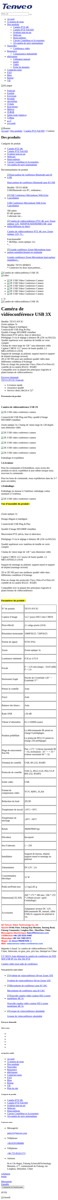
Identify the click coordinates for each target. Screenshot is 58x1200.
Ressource (12, 51)
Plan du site (12, 1088)
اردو (9, 120)
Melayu (10, 109)
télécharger (12, 56)
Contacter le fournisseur (12, 1187)
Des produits (13, 24)
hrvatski (11, 98)
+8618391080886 (15, 1143)
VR (9, 80)
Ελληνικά (11, 96)
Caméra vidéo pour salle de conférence (19, 964)
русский (11, 123)
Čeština (10, 118)
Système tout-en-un (22, 32)
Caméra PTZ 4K (21, 27)
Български (12, 106)
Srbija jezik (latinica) (16, 115)
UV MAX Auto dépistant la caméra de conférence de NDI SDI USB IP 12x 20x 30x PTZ (28, 957)
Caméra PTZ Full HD (23, 29)
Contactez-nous (14, 70)
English (10, 93)
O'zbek (10, 104)
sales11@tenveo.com (17, 1133)
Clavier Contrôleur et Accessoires (28, 40)
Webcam (17, 35)
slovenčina (12, 101)
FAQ (9, 72)
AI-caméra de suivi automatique (28, 43)
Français (11, 90)
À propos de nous (15, 21)
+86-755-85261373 (16, 1153)
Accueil (10, 19)
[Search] (30, 14)
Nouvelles (12, 46)
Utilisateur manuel (21, 59)
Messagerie (6, 1181)
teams (4, 1176)
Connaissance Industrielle (25, 54)
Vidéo (16, 64)
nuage (16, 62)
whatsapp (5, 1174)
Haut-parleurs (19, 38)
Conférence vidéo (21, 48)
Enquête (5, 1184)
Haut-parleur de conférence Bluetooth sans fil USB (31, 182)
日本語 (10, 112)
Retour (10, 78)
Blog (9, 75)
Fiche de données (21, 67)
